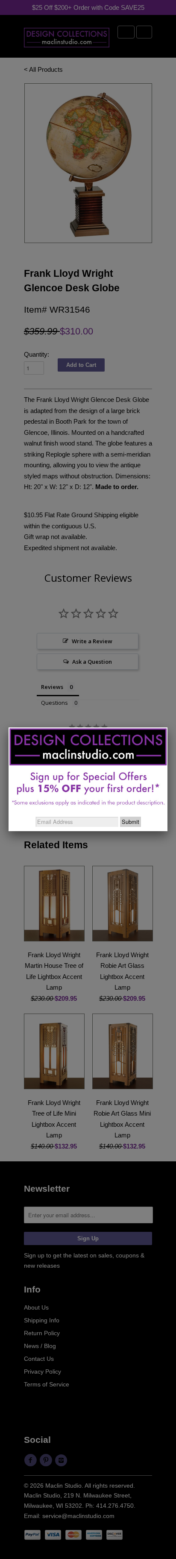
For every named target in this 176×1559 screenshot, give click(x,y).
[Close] (167, 727)
